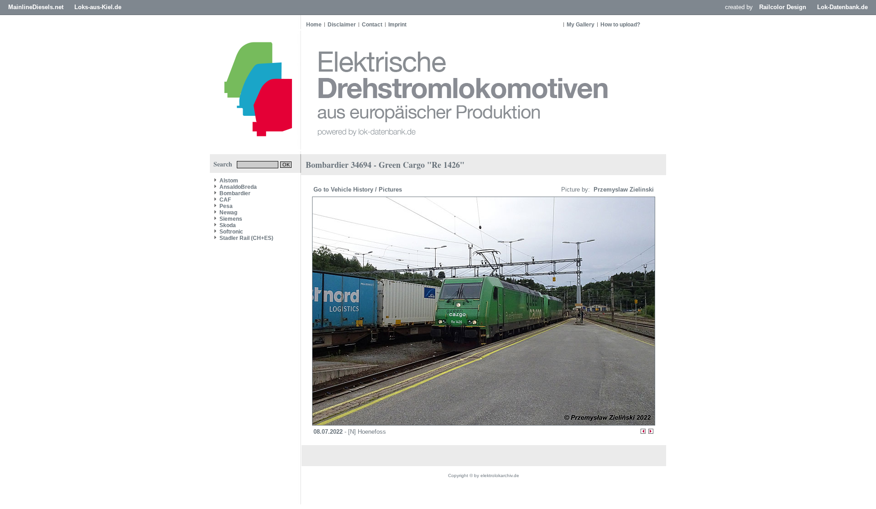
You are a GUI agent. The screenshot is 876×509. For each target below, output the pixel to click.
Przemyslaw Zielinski (623, 189)
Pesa (226, 206)
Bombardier (234, 193)
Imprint (397, 24)
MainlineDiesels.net (35, 7)
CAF (225, 200)
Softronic (231, 232)
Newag (228, 212)
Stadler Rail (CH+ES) (246, 238)
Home (314, 24)
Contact (372, 24)
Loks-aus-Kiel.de (97, 7)
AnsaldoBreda (238, 187)
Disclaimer (342, 24)
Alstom (228, 180)
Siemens (230, 219)
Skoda (227, 225)
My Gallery (580, 24)
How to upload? (620, 24)
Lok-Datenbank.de (842, 7)
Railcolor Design (782, 7)
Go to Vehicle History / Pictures (358, 189)
